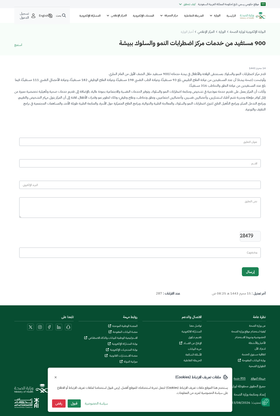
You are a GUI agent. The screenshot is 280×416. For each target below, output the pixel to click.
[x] (30, 326)
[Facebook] (49, 326)
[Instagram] (40, 326)
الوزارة (222, 31)
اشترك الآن (260, 349)
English (43, 15)
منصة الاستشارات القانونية (123, 355)
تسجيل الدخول (24, 15)
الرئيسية (231, 15)
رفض (58, 403)
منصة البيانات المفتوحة (125, 332)
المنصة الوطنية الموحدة (125, 326)
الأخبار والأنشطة (257, 343)
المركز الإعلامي (206, 31)
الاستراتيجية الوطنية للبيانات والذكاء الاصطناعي (113, 338)
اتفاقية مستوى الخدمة (254, 354)
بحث (58, 15)
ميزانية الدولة (131, 361)
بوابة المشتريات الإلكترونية (124, 350)
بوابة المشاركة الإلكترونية (125, 344)
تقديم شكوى (195, 337)
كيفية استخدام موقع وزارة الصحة (248, 332)
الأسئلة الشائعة (194, 355)
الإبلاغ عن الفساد (192, 343)
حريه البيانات (195, 349)
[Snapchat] (68, 326)
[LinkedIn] (58, 326)
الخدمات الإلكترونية (143, 15)
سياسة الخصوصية (96, 403)
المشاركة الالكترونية (192, 332)
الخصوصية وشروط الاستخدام (250, 337)
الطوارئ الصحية (257, 366)
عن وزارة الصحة (257, 326)
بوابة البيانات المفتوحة (254, 360)
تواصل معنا (195, 326)
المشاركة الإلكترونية (89, 15)
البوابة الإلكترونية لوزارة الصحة (248, 31)
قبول (74, 403)
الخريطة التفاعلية (194, 15)
